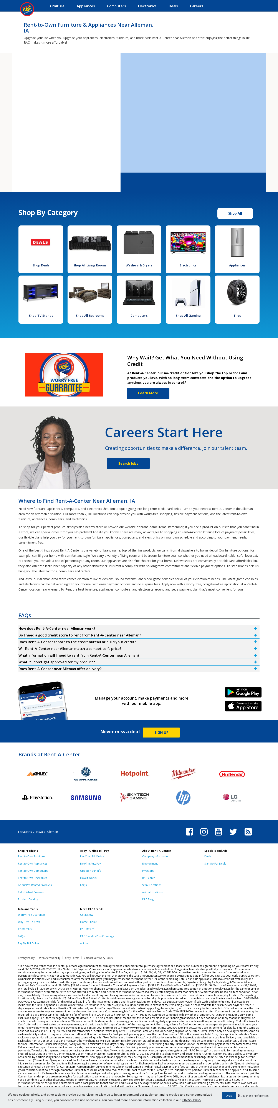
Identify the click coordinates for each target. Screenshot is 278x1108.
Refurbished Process (30, 892)
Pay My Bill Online (29, 943)
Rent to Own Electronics (32, 878)
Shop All (235, 213)
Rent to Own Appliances (32, 863)
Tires (237, 315)
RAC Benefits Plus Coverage (97, 936)
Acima (84, 943)
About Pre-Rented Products (35, 885)
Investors (148, 871)
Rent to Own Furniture (31, 856)
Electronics (188, 265)
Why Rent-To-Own (29, 922)
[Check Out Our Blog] (248, 836)
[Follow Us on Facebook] (189, 836)
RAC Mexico (87, 929)
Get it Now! (87, 915)
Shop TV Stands (41, 315)
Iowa (39, 832)
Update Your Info (90, 871)
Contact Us (24, 929)
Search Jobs (128, 463)
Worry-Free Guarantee (32, 915)
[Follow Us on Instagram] (204, 836)
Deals (207, 856)
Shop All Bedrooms (90, 315)
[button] (253, 1095)
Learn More (148, 393)
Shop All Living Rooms (89, 265)
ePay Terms (72, 958)
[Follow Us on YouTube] (218, 836)
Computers (139, 315)
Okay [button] (229, 1096)
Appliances (237, 265)
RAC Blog (148, 899)
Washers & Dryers (139, 265)
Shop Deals (41, 265)
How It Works (88, 878)
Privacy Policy (191, 1100)
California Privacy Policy (98, 958)
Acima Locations (152, 892)
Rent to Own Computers (33, 871)
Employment (150, 863)
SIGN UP (161, 732)
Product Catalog (28, 899)
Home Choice (88, 922)
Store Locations (151, 885)
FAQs (83, 885)
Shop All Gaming (188, 315)
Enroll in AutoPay (90, 863)
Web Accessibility (49, 958)
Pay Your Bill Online (92, 856)
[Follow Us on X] (233, 836)
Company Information (155, 856)
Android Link (243, 693)
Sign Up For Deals (215, 863)
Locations (25, 832)
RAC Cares (148, 878)
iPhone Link (243, 707)
